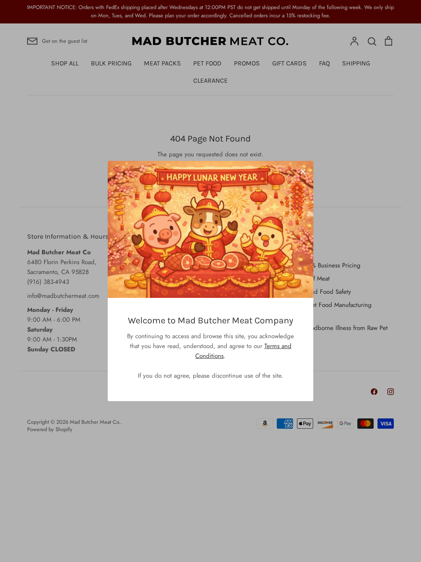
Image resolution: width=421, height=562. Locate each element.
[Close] (303, 171)
